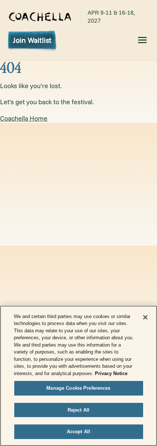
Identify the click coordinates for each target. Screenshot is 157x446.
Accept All (78, 431)
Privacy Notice (111, 373)
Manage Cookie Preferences (78, 388)
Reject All (78, 410)
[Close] (145, 317)
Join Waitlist (32, 40)
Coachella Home (23, 118)
